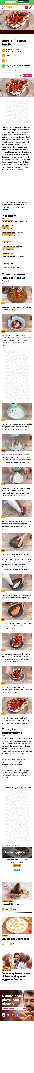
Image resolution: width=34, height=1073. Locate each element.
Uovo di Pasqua (11, 904)
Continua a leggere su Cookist (17, 788)
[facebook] (17, 1015)
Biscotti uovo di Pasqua (15, 938)
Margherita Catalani (12, 71)
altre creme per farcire (17, 751)
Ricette (8, 845)
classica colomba (22, 137)
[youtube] (13, 1015)
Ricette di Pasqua (17, 845)
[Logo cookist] (7, 7)
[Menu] (26, 7)
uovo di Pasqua (7, 144)
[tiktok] (3, 1015)
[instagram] (8, 1015)
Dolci (3, 845)
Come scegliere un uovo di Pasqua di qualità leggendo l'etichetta (16, 976)
